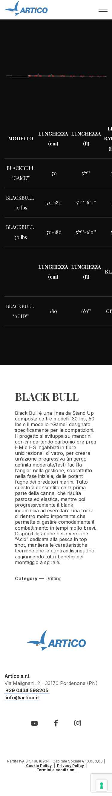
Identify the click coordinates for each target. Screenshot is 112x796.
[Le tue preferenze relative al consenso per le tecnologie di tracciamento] (101, 785)
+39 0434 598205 (27, 690)
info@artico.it (22, 698)
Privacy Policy (70, 766)
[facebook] (56, 726)
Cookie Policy (39, 766)
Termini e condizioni (56, 770)
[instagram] (77, 726)
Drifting (53, 578)
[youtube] (34, 726)
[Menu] (103, 9)
